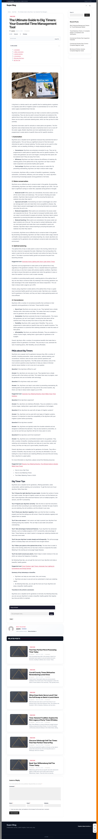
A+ (95, 831)
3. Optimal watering (18, 54)
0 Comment (27, 31)
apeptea (13, 31)
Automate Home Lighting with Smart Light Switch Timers (38, 261)
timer (11, 619)
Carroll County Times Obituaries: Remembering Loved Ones (42, 674)
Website (46, 803)
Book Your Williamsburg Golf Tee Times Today (42, 764)
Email (28, 803)
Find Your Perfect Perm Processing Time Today (42, 651)
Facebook (16, 34)
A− (95, 825)
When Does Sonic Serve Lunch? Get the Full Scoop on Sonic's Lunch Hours (44, 696)
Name (11, 803)
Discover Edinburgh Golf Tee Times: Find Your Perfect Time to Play (43, 742)
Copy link (57, 39)
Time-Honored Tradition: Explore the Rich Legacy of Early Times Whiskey (43, 719)
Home (9, 11)
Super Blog (11, 5)
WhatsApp (25, 34)
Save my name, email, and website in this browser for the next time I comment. (30, 809)
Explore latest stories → (84, 826)
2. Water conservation (19, 51)
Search (72, 12)
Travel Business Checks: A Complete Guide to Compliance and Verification (80, 32)
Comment (12, 786)
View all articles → (32, 631)
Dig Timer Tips (17, 60)
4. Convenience (17, 56)
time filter (14, 11)
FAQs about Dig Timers (19, 58)
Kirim (51, 614)
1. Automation (17, 49)
